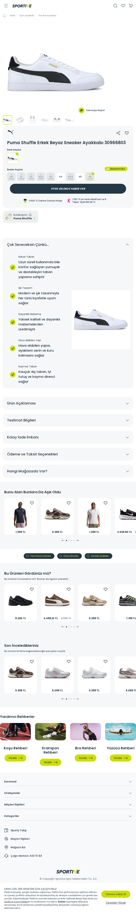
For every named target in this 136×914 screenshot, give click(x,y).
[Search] (115, 6)
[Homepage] (22, 5)
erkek (12, 15)
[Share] (118, 133)
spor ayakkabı (26, 15)
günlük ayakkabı (47, 15)
